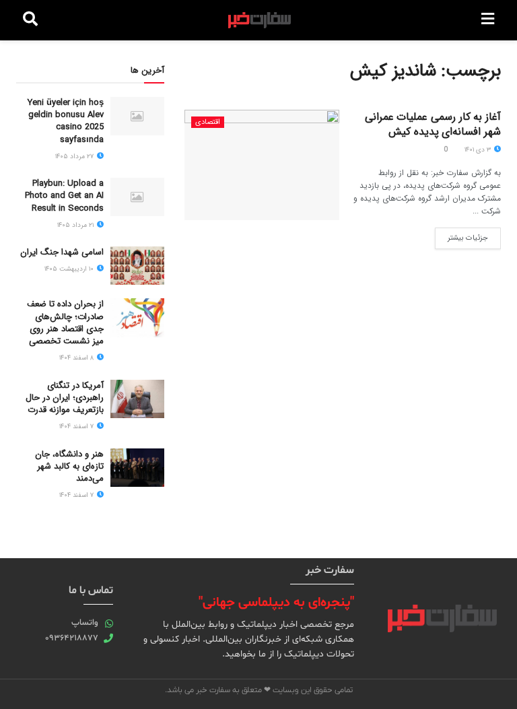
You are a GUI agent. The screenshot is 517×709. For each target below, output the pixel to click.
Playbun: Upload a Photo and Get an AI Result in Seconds (64, 195)
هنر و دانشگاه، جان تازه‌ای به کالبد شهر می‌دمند (69, 466)
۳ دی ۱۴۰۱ (478, 150)
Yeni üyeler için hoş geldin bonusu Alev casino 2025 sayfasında (66, 121)
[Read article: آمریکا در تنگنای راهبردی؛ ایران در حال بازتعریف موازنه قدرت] (137, 399)
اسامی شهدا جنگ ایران (62, 252)
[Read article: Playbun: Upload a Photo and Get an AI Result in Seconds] (137, 197)
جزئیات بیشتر (461, 236)
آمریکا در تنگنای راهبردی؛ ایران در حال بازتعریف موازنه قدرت (65, 397)
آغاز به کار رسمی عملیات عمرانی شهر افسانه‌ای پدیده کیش (433, 124)
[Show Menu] (487, 20)
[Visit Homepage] (259, 20)
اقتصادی (207, 122)
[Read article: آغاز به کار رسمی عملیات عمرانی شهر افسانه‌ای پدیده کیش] (261, 165)
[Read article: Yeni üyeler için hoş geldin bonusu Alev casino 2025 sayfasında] (137, 116)
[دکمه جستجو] (30, 20)
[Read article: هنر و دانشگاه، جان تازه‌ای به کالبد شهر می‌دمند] (137, 467)
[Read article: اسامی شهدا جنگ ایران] (137, 265)
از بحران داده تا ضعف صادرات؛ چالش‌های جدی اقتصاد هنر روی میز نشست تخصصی (65, 322)
